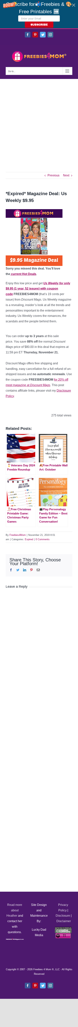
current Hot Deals (23, 274)
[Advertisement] (39, 120)
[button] (39, 14)
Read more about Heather (14, 910)
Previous (53, 175)
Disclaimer (63, 921)
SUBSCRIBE (39, 24)
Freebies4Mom (17, 535)
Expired (29, 539)
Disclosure (63, 915)
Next (66, 175)
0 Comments (43, 539)
